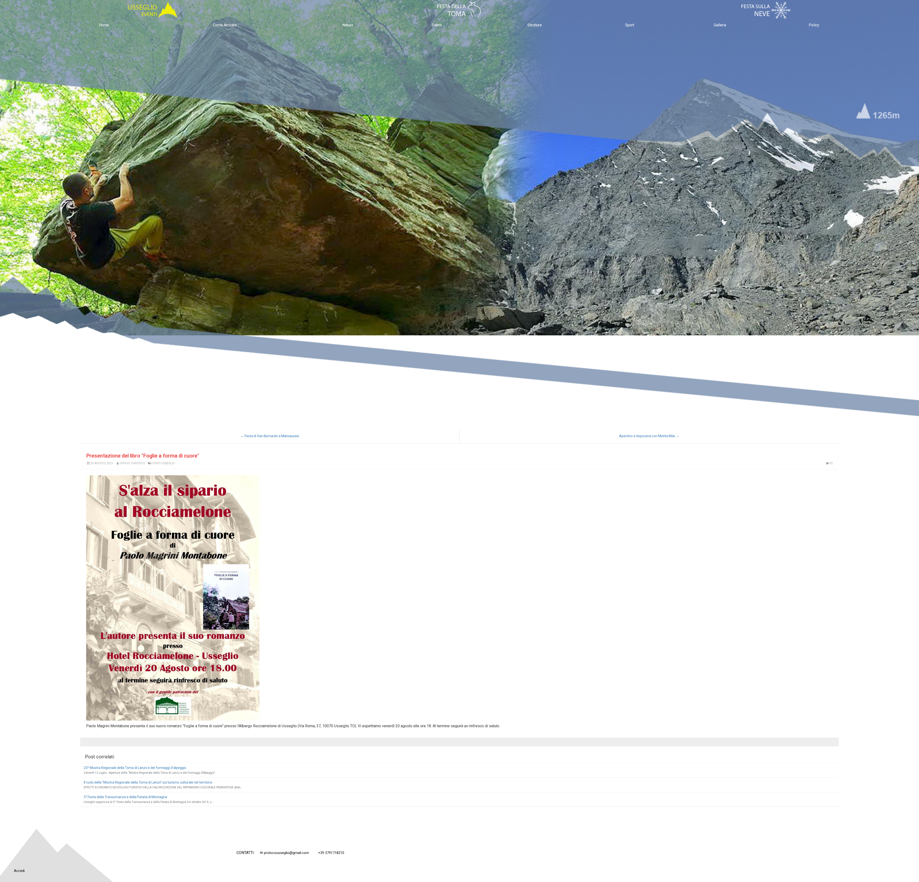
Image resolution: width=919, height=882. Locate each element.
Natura (347, 25)
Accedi (19, 871)
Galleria (720, 25)
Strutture (534, 25)
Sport (629, 25)
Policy (814, 25)
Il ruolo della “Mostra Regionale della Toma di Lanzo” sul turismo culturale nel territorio (148, 782)
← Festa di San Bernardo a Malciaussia (270, 436)
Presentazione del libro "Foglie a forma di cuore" (142, 456)
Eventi (436, 25)
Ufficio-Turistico (132, 463)
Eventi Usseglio (163, 463)
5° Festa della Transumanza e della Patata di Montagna (125, 797)
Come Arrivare (225, 25)
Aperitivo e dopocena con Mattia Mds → (649, 436)
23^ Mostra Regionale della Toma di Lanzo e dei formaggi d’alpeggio (135, 768)
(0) (831, 463)
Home (104, 25)
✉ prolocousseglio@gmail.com (284, 853)
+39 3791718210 (331, 853)
